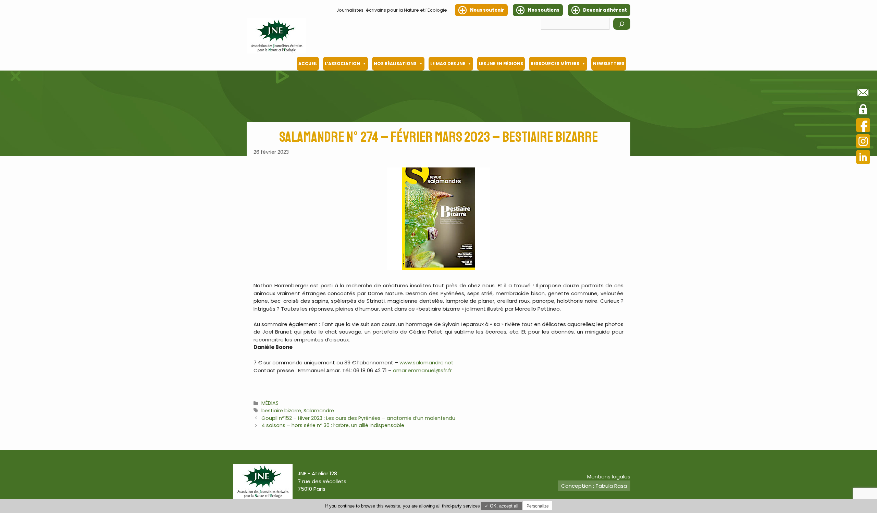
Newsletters (609, 63)
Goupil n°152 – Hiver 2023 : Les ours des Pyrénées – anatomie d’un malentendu (358, 418)
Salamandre (319, 410)
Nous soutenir (487, 10)
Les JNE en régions (501, 63)
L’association (342, 63)
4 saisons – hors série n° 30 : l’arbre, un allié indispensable (332, 425)
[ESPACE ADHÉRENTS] (863, 110)
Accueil (307, 63)
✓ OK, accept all (501, 506)
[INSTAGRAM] (863, 142)
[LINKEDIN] (863, 158)
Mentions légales (608, 476)
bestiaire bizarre (281, 410)
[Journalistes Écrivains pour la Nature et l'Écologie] (276, 35)
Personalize (538, 506)
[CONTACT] (863, 94)
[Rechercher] (621, 24)
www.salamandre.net (426, 362)
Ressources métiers (555, 63)
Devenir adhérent (605, 10)
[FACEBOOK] (863, 126)
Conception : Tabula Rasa (594, 485)
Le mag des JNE (447, 63)
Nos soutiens (543, 10)
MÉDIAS (270, 403)
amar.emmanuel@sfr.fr (422, 370)
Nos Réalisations (395, 63)
